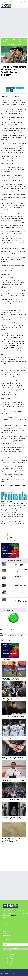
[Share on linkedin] (11, 90)
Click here (13, 915)
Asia (24, 39)
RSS (10, 964)
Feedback (5, 933)
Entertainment (9, 44)
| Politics (5, 42)
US (5, 39)
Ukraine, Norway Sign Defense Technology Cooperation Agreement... (13, 717)
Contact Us (6, 925)
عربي (17, 2)
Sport (19, 44)
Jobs (4, 931)
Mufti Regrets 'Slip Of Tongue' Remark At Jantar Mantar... (21, 586)
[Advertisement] (14, 22)
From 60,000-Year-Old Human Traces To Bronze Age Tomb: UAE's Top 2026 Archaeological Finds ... (13, 840)
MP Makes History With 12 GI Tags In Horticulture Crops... (21, 571)
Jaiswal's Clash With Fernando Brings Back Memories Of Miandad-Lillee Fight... (13, 737)
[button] (21, 2)
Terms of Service (7, 921)
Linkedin (11, 962)
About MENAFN (7, 929)
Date (3, 84)
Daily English (7, 939)
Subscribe (15, 948)
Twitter (11, 956)
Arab (19, 39)
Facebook (11, 954)
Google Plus (12, 958)
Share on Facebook (10, 88)
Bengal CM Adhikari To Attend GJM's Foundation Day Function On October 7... (13, 779)
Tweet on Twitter (20, 88)
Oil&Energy (22, 42)
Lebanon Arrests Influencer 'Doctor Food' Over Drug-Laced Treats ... (13, 758)
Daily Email (11, 960)
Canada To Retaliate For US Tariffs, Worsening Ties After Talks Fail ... (11, 699)
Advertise (5, 927)
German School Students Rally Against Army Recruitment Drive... (21, 564)
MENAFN (4, 96)
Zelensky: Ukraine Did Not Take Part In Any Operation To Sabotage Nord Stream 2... (13, 819)
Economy (13, 42)
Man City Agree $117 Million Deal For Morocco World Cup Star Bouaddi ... (11, 679)
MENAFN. (11, 971)
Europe (12, 39)
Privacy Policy (6, 923)
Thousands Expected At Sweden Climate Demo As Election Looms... (13, 800)
